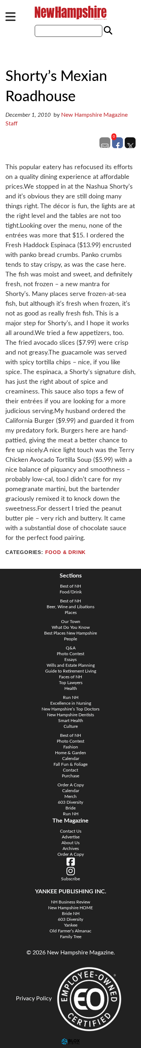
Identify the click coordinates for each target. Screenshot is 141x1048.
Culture (71, 726)
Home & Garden (70, 753)
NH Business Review (70, 902)
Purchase (70, 776)
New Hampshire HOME (70, 908)
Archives (71, 848)
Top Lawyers (70, 682)
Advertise (71, 837)
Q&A (71, 648)
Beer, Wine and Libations (70, 607)
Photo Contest (70, 654)
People (70, 639)
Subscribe (70, 879)
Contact (70, 770)
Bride (70, 808)
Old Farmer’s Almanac (70, 931)
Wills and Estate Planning (71, 665)
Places (71, 612)
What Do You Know (71, 627)
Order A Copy (70, 785)
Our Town (70, 621)
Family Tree (70, 937)
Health (70, 688)
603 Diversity (70, 802)
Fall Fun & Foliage (70, 764)
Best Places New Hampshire (70, 633)
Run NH (70, 697)
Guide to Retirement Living (70, 671)
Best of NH (70, 586)
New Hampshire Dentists (70, 715)
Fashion (70, 747)
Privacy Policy (34, 998)
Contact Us (70, 831)
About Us (70, 843)
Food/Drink (71, 592)
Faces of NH (70, 677)
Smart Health (70, 720)
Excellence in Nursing (70, 703)
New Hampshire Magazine (70, 13)
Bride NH (71, 913)
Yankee (70, 925)
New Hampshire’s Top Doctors (70, 709)
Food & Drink (65, 552)
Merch (70, 796)
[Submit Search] (107, 30)
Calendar (70, 758)
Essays (70, 659)
